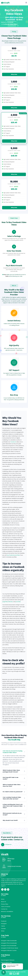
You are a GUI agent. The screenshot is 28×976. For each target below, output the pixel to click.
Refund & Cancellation (7, 911)
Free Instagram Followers (7, 960)
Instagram (4, 923)
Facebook (13, 442)
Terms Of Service (5, 906)
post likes (18, 601)
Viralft (4, 854)
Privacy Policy (4, 904)
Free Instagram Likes (6, 962)
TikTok (2, 931)
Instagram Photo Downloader (9, 943)
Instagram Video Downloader (9, 940)
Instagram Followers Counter (9, 950)
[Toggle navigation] (26, 2)
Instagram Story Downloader (8, 945)
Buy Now (14, 74)
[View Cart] (3, 972)
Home (3, 22)
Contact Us (8, 844)
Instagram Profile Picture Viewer (9, 948)
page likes (5, 601)
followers (10, 601)
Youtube (3, 928)
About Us (3, 901)
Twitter (3, 926)
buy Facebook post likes (13, 555)
